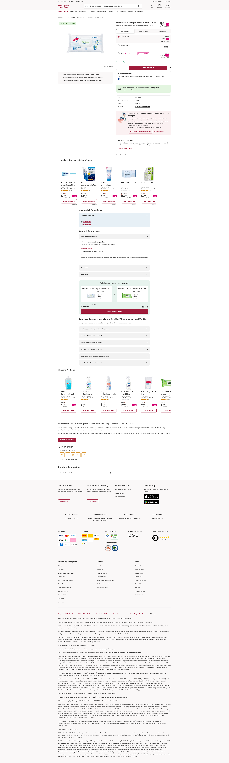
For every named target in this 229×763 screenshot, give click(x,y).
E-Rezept (138, 566)
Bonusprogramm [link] (62, 1)
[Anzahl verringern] (118, 68)
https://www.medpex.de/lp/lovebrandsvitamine (128, 681)
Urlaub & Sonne (63, 591)
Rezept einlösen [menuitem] (63, 11)
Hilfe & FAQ (138, 577)
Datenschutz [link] (93, 614)
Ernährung (61, 577)
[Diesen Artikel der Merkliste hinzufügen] (169, 67)
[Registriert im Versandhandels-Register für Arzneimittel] (114, 537)
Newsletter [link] (100, 569)
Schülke (137, 103)
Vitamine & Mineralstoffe (65, 580)
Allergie (60, 566)
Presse (74, 614)
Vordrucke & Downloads (104, 584)
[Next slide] (168, 394)
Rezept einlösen (101, 577)
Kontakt (99, 566)
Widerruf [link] (85, 614)
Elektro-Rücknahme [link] (105, 614)
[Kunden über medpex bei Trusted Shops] (161, 538)
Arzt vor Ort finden (159, 131)
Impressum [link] (123, 614)
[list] (85, 44)
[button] (140, 131)
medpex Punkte (140, 591)
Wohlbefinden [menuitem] (101, 11)
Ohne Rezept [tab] (125, 31)
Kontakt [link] (137, 587)
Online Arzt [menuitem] (73, 11)
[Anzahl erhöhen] (124, 68)
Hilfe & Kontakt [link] (119, 493)
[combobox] (113, 6)
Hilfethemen (168, 1)
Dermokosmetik (63, 584)
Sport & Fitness (62, 595)
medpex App (79, 1)
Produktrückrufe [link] (140, 584)
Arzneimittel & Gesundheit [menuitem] (87, 11)
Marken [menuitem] (130, 11)
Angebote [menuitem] (140, 11)
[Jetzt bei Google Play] (156, 502)
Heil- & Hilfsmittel (70, 17)
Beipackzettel (87, 221)
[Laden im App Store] (156, 496)
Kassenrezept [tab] (143, 31)
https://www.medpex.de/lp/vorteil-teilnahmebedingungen (123, 652)
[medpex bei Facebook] (129, 535)
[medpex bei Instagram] (133, 535)
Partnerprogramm (102, 587)
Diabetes (61, 569)
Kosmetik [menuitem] (110, 11)
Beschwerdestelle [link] (140, 580)
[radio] (119, 37)
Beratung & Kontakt (157, 1)
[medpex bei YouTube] (137, 535)
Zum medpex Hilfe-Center (123, 489)
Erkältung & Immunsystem (66, 573)
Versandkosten (139, 573)
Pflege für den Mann (64, 587)
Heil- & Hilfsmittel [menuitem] (121, 11)
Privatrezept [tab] (162, 31)
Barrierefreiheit (139, 595)
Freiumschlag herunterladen (105, 580)
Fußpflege (61, 598)
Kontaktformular (120, 497)
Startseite (60, 17)
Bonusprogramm (102, 573)
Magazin (71, 1)
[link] (108, 548)
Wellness (61, 602)
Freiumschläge (139, 569)
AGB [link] (79, 614)
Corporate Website (64, 614)
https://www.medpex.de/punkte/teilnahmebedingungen (110, 697)
